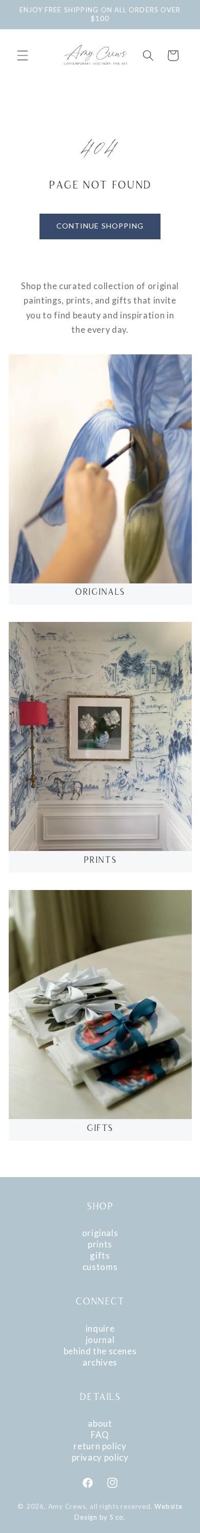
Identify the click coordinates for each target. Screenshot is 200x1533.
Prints (100, 860)
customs (100, 1266)
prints (100, 1244)
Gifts (100, 1128)
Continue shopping (100, 225)
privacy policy (100, 1457)
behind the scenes (100, 1351)
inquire (100, 1328)
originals (100, 1232)
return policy (99, 1446)
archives (100, 1362)
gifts (100, 1255)
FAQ (100, 1434)
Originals (100, 592)
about (100, 1423)
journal (100, 1339)
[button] (22, 55)
